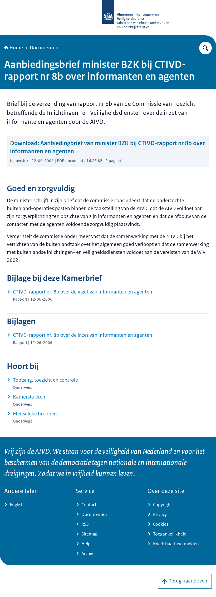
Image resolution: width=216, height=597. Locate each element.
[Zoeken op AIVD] (205, 48)
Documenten (44, 48)
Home (16, 48)
